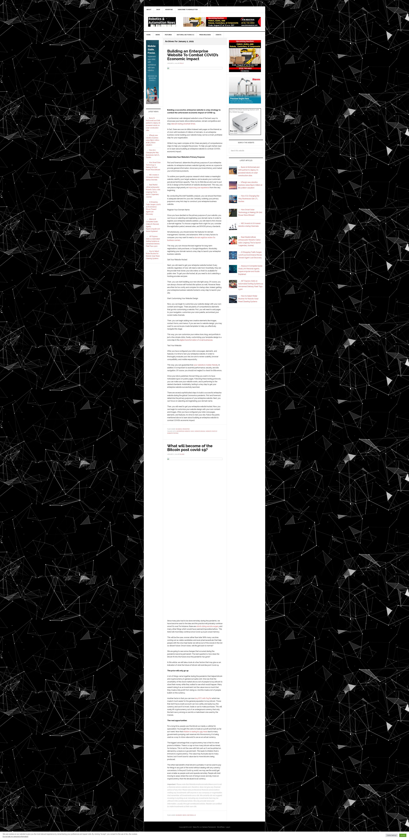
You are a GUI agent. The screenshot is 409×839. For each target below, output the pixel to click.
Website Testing (172, 433)
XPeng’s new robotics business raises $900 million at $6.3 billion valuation (152, 140)
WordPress (221, 827)
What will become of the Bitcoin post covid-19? (189, 448)
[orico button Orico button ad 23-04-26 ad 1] (245, 134)
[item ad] (245, 102)
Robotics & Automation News (162, 22)
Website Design (200, 431)
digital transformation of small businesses (196, 340)
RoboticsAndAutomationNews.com (203, 784)
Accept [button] (403, 835)
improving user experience (199, 188)
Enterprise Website (183, 431)
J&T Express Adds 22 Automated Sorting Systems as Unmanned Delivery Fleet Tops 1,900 (153, 241)
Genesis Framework (209, 827)
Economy (179, 815)
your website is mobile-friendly (206, 365)
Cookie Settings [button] (391, 835)
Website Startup (211, 431)
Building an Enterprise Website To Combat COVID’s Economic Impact (192, 55)
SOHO (192, 431)
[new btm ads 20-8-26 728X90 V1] (222, 26)
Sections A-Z (191, 815)
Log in (228, 827)
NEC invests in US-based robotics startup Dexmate (152, 177)
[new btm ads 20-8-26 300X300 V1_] (245, 71)
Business (179, 429)
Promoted (186, 429)
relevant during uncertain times (183, 124)
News (184, 815)
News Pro (196, 827)
